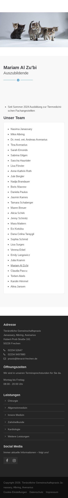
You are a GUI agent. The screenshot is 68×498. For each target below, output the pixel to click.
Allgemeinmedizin (17, 407)
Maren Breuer (18, 207)
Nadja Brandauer (20, 181)
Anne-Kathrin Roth (21, 170)
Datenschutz (36, 492)
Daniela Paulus (19, 191)
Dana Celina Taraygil (22, 233)
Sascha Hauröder (21, 160)
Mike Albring (18, 134)
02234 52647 (15, 350)
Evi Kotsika (17, 228)
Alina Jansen (18, 286)
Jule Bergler (17, 176)
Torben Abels (18, 275)
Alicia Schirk (18, 212)
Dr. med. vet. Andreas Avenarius (29, 139)
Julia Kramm (18, 260)
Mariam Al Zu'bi (19, 265)
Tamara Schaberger (22, 202)
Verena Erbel (18, 249)
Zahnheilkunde (16, 422)
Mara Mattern (18, 223)
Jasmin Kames (19, 197)
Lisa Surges (17, 244)
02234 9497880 (16, 354)
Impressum (52, 492)
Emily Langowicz (20, 254)
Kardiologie (14, 429)
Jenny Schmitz (19, 218)
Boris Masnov (19, 186)
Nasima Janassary (21, 129)
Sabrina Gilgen (19, 155)
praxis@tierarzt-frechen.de (22, 358)
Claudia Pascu (19, 270)
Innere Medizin (16, 415)
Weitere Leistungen (18, 436)
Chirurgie (13, 400)
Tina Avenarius (19, 144)
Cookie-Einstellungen (15, 492)
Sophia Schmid (19, 239)
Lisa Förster (17, 165)
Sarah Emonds (19, 150)
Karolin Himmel (19, 281)
